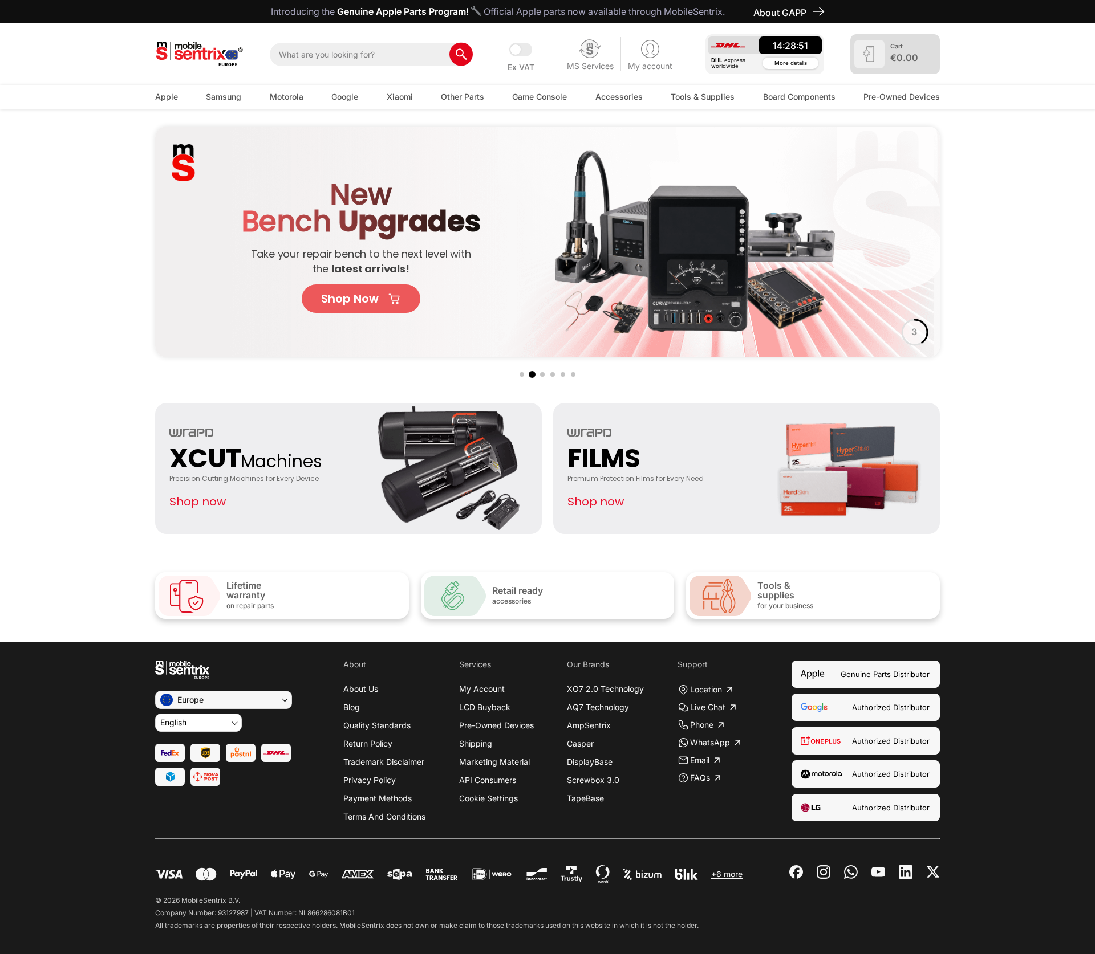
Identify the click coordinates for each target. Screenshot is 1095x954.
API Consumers (487, 780)
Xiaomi (400, 96)
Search (461, 54)
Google (344, 96)
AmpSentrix (589, 725)
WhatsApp (710, 742)
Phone (701, 724)
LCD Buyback (484, 707)
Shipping (475, 743)
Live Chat (707, 707)
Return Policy (367, 743)
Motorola (286, 96)
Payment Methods (377, 798)
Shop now (197, 501)
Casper (580, 743)
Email (699, 760)
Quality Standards (377, 725)
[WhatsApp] (851, 872)
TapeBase (585, 798)
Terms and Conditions (384, 816)
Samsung (223, 96)
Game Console (539, 96)
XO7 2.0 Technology (605, 689)
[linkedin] (905, 872)
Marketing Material (494, 762)
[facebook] (796, 872)
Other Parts (462, 96)
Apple (166, 96)
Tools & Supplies (703, 96)
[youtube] (878, 872)
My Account (482, 689)
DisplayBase (590, 762)
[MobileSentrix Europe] (199, 54)
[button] (521, 374)
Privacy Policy (369, 780)
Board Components (799, 96)
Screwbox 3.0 (593, 780)
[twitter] (933, 870)
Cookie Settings (488, 798)
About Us (360, 689)
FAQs (700, 777)
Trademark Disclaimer (383, 762)
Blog (351, 707)
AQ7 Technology (598, 707)
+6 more (727, 874)
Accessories (619, 96)
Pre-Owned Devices (901, 96)
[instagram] (823, 872)
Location (706, 689)
